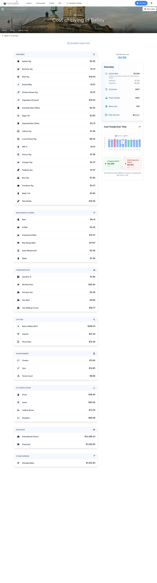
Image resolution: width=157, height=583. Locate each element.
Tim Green (14, 9)
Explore (4, 30)
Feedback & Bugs (75, 3)
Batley (12, 30)
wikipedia (23, 9)
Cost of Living (23, 30)
